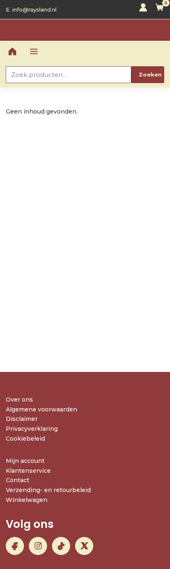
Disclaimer (22, 419)
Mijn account (25, 460)
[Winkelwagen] (159, 9)
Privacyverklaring (32, 428)
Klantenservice (28, 470)
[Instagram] (38, 546)
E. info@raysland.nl (31, 9)
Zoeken (150, 74)
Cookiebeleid (25, 438)
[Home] (12, 51)
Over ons (19, 399)
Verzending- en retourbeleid (48, 490)
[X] (84, 546)
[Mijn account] (143, 9)
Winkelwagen (26, 500)
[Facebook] (15, 546)
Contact (17, 480)
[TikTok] (61, 546)
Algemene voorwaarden (41, 409)
